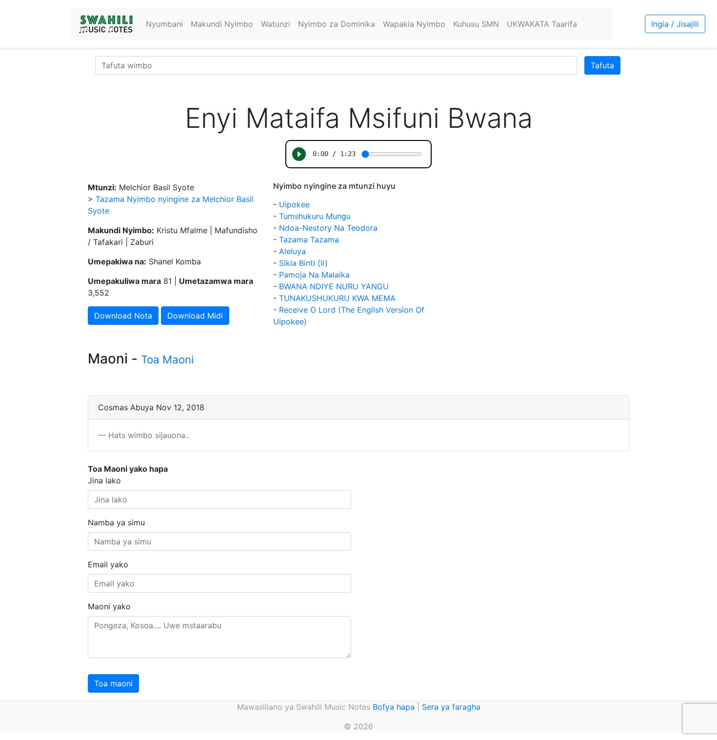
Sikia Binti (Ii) (303, 263)
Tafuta (602, 65)
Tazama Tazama (309, 239)
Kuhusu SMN (476, 24)
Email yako (108, 564)
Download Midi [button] (195, 315)
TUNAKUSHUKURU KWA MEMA (337, 298)
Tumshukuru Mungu (315, 216)
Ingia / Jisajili (675, 24)
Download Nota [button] (123, 315)
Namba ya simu (116, 522)
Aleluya (292, 251)
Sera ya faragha (451, 707)
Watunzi (275, 24)
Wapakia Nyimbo (414, 24)
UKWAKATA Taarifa (542, 24)
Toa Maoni (167, 359)
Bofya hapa (394, 707)
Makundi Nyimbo (222, 24)
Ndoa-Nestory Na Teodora (328, 228)
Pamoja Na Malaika (314, 275)
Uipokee (294, 204)
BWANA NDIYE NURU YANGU (334, 286)
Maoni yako (109, 606)
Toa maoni (113, 683)
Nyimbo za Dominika (336, 24)
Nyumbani (164, 24)
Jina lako (104, 480)
